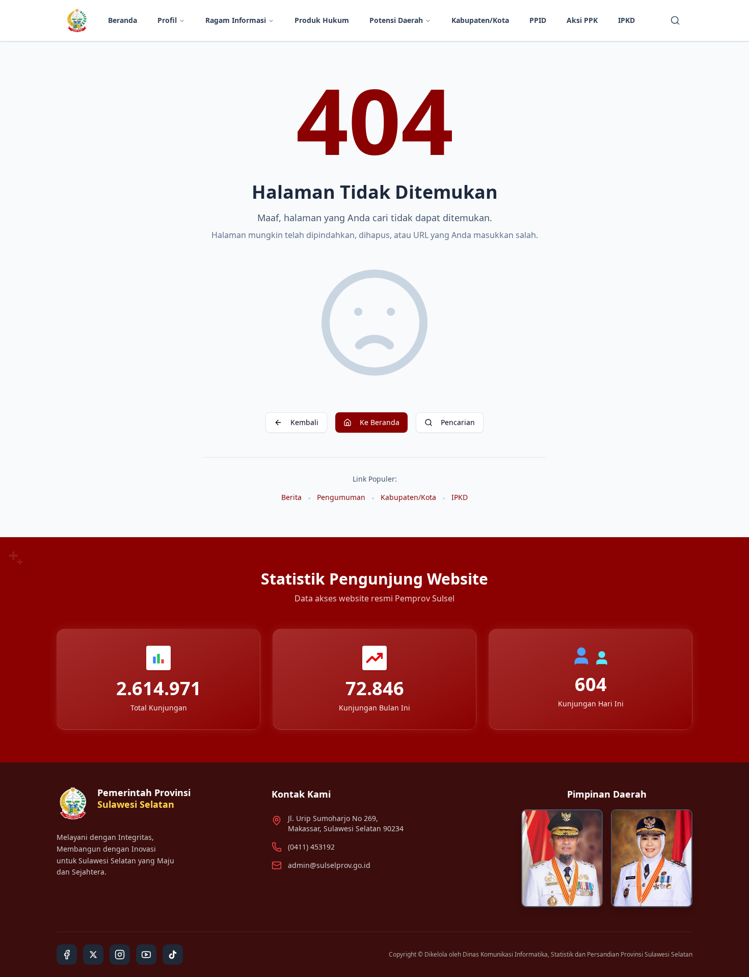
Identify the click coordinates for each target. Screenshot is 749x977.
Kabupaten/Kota (480, 20)
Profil (167, 20)
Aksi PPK (582, 20)
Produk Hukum (322, 20)
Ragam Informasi (235, 20)
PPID (537, 20)
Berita (291, 497)
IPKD (626, 20)
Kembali (304, 422)
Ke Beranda (379, 422)
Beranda (122, 20)
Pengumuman (341, 497)
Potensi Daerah (396, 20)
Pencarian (458, 422)
